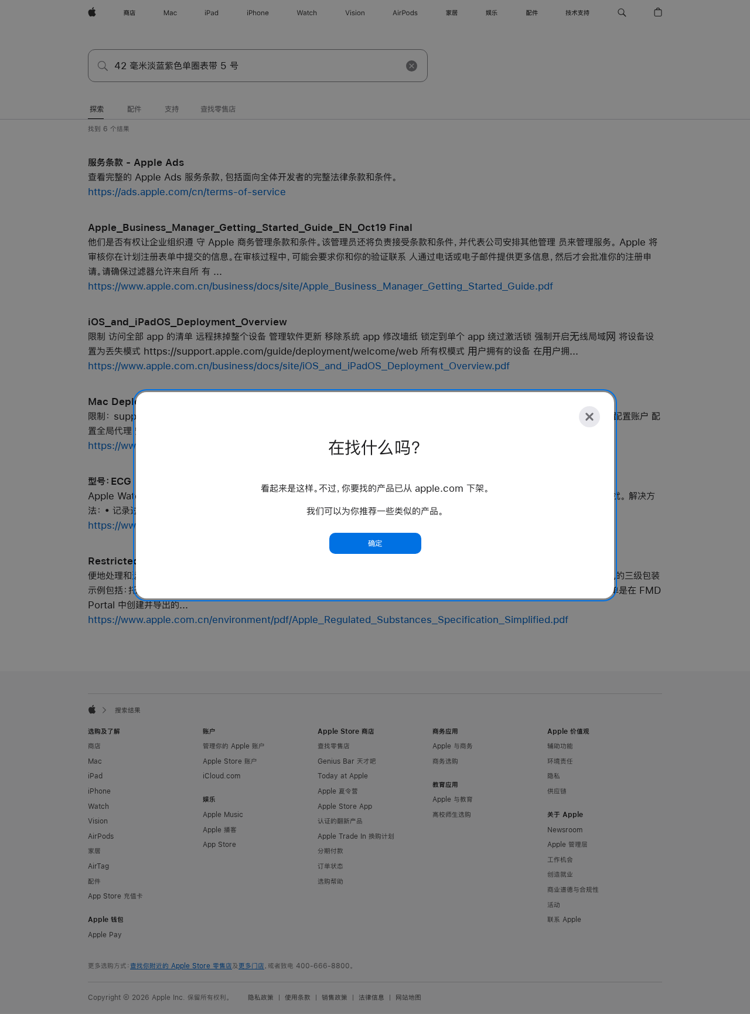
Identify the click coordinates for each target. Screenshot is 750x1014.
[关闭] (589, 417)
